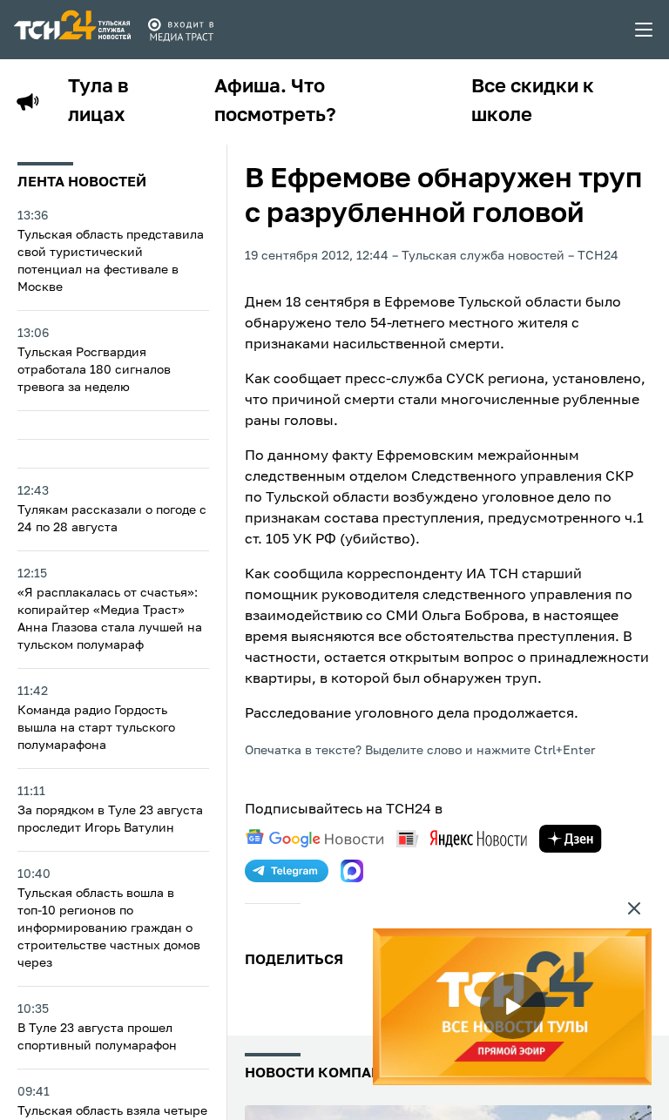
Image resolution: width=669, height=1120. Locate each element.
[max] (352, 871)
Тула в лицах (98, 101)
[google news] (314, 838)
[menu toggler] (644, 29)
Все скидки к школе (532, 101)
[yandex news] (461, 838)
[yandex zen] (570, 839)
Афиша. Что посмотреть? (275, 101)
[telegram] (286, 871)
